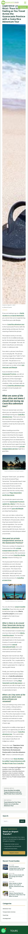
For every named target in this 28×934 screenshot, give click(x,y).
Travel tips (5, 915)
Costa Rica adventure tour (15, 324)
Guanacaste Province (9, 374)
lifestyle (20, 508)
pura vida (15, 508)
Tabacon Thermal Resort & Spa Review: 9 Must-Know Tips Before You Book (17, 894)
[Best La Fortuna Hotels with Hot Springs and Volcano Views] (5, 875)
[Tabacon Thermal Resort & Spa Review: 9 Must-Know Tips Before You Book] (5, 893)
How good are (8, 538)
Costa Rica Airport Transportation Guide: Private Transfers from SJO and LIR (17, 868)
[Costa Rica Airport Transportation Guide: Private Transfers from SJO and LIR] (5, 867)
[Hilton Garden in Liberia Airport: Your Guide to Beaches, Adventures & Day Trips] (5, 883)
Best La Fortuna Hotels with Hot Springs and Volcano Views (16, 876)
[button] (3, 930)
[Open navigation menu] (25, 3)
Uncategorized (12, 767)
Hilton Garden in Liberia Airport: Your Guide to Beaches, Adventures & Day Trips (16, 886)
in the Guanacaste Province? (12, 541)
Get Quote (23, 7)
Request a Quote (14, 853)
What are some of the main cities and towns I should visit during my (13, 398)
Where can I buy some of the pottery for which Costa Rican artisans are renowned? (13, 697)
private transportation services (11, 539)
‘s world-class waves (15, 683)
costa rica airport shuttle (15, 773)
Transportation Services (9, 912)
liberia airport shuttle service (10, 775)
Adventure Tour (7, 908)
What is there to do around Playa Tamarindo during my (13, 624)
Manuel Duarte (8, 307)
